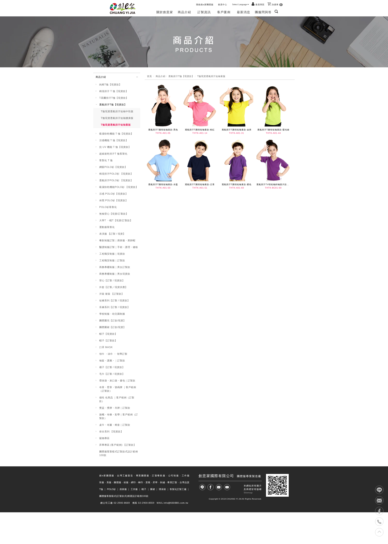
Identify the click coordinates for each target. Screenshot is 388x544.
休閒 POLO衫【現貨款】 (113, 200)
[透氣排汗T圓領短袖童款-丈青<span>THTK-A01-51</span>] (200, 160)
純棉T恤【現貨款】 (110, 84)
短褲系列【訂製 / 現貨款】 (114, 300)
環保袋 (162, 489)
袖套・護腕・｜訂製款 (112, 360)
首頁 (149, 76)
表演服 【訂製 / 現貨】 (112, 233)
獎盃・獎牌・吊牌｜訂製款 (114, 408)
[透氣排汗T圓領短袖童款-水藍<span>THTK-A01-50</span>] (163, 160)
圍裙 (152, 489)
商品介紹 (101, 77)
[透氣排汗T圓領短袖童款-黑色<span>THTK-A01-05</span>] (163, 105)
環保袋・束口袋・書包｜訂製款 (117, 380)
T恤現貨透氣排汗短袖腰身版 (117, 118)
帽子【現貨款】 (108, 334)
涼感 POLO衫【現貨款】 (113, 193)
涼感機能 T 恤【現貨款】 (113, 140)
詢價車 (276, 4)
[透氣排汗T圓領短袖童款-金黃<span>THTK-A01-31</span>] (236, 105)
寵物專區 (104, 438)
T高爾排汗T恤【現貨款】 (113, 98)
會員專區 (259, 4)
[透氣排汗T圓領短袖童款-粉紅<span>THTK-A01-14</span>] (200, 105)
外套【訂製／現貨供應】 (113, 287)
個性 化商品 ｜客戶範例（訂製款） (116, 399)
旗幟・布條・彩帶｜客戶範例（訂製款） (118, 416)
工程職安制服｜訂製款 (112, 260)
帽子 (144, 489)
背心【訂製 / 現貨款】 (112, 280)
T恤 (101, 489)
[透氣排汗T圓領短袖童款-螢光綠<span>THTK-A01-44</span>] (273, 105)
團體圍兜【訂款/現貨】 (112, 320)
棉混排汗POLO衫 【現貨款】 (116, 173)
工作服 (134, 489)
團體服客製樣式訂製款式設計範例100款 (118, 453)
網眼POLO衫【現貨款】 (113, 167)
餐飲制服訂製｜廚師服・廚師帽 (117, 240)
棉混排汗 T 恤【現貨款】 (113, 91)
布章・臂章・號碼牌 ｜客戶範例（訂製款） (117, 389)
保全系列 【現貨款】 (111, 431)
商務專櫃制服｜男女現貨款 (114, 274)
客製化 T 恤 (106, 160)
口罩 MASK (106, 347)
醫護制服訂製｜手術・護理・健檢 (118, 247)
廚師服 (123, 489)
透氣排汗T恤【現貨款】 (113, 104)
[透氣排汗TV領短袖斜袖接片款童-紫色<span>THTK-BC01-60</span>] (273, 160)
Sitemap (248, 492)
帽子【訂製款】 (108, 340)
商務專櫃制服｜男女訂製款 (114, 267)
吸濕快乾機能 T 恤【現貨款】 (116, 133)
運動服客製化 (107, 227)
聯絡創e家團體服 (204, 4)
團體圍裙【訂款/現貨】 (112, 327)
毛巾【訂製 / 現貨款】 (112, 374)
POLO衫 (111, 489)
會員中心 (222, 4)
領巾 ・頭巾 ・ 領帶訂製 (113, 354)
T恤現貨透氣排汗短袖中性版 (117, 111)
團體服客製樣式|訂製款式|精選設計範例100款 (124, 496)
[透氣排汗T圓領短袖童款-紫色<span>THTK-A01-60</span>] (236, 160)
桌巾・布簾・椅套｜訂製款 (114, 425)
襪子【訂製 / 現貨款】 (112, 367)
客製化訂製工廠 (178, 489)
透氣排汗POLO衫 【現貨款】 (116, 180)
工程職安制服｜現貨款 (112, 254)
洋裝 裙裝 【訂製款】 (111, 294)
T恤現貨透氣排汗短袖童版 (116, 124)
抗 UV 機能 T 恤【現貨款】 (115, 147)
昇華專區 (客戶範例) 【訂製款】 (117, 445)
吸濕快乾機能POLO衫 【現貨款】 (118, 187)
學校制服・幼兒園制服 (112, 314)
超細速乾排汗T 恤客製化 (113, 153)
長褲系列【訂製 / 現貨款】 (114, 307)
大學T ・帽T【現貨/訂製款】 (115, 220)
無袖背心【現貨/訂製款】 (113, 213)
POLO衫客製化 (108, 207)
